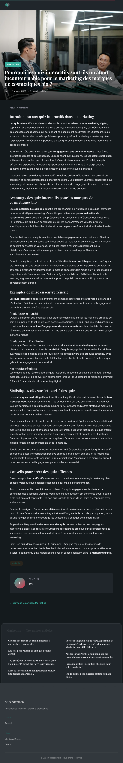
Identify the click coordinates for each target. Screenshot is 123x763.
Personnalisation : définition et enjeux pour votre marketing (88, 665)
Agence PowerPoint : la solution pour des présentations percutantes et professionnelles (89, 655)
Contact (9, 744)
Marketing (13, 64)
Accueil (13, 108)
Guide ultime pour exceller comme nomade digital (88, 675)
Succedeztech (14, 702)
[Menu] (115, 5)
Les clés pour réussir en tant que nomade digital (29, 652)
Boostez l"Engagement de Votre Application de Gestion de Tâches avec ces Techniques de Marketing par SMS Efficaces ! (90, 644)
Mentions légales (13, 739)
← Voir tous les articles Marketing (28, 603)
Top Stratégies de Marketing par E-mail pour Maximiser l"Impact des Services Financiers (32, 662)
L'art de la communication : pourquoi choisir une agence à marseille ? (31, 672)
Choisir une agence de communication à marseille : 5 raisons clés (29, 642)
